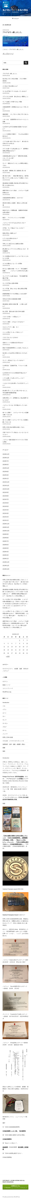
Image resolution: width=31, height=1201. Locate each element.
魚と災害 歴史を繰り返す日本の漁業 (14, 311)
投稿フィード (6, 685)
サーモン (5, 723)
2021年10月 (6, 489)
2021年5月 (6, 506)
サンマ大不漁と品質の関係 (10, 283)
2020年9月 (6, 534)
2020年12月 (6, 523)
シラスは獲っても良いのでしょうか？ (14, 378)
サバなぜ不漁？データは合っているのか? (15, 91)
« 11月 (8, 656)
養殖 (4, 751)
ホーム (4, 730)
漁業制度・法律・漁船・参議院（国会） (14, 744)
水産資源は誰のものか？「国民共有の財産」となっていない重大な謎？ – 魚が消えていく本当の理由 (16, 625)
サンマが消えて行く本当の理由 (12, 599)
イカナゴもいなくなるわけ (10, 337)
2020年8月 (6, 537)
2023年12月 (6, 454)
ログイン (5, 681)
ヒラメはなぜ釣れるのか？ (11, 238)
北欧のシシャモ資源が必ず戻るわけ (13, 342)
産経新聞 (5, 1147)
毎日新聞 (22, 1131)
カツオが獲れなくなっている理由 (12, 263)
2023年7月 (6, 461)
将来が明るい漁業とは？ (10, 233)
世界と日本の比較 (8, 737)
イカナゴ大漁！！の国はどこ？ (12, 316)
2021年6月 (6, 503)
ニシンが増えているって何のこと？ (13, 332)
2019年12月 (6, 562)
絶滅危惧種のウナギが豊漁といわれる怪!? (15, 293)
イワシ (4, 709)
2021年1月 (6, 520)
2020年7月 (6, 541)
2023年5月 (6, 464)
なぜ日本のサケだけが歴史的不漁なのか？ (15, 373)
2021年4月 (6, 510)
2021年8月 (6, 496)
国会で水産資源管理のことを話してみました (15, 348)
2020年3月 (6, 555)
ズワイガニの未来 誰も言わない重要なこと (15, 96)
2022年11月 (6, 468)
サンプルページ (8, 53)
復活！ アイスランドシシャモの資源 (14, 217)
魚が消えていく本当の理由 (15, 10)
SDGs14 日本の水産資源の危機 (12, 299)
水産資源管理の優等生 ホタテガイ (13, 197)
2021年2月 (6, 517)
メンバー (5, 734)
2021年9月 (6, 492)
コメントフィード (8, 688)
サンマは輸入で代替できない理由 (12, 101)
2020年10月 (6, 530)
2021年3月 (6, 513)
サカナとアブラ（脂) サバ (11, 327)
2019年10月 (6, 569)
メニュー (16, 18)
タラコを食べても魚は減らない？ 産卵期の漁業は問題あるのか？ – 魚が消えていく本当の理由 (15, 594)
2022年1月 (6, 478)
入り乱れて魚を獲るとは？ (10, 86)
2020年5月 (6, 548)
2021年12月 (6, 482)
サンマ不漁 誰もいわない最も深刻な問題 (15, 288)
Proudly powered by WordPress (11, 1197)
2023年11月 (6, 457)
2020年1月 (6, 558)
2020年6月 (6, 544)
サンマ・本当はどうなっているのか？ (14, 360)
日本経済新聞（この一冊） (10, 1131)
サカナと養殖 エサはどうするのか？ (14, 322)
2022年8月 (6, 471)
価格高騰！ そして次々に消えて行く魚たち (15, 114)
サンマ (4, 720)
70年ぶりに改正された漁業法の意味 (13, 243)
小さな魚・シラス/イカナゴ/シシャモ (13, 741)
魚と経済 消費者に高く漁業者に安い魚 (14, 170)
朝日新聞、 (21, 1147)
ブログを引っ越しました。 (12, 32)
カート (4, 713)
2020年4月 (6, 551)
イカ (4, 706)
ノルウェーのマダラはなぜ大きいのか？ (14, 223)
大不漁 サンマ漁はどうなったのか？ (14, 228)
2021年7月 (6, 499)
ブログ (4, 727)
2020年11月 (6, 527)
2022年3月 (6, 475)
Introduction (6, 702)
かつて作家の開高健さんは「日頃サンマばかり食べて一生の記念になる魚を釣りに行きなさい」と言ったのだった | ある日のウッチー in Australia (15, 604)
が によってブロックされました (15, 1186)
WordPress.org (7, 692)
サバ (4, 716)
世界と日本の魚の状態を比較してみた (14, 427)
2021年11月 (6, 485)
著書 (4, 747)
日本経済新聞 (6, 1139)
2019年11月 (6, 565)
